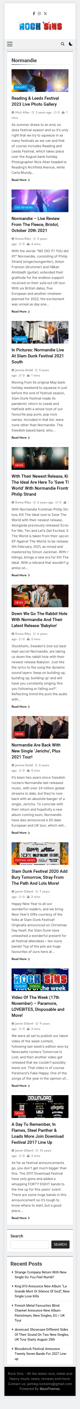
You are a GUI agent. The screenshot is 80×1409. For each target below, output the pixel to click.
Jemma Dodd (24, 370)
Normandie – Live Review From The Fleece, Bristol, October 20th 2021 (36, 224)
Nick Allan (22, 112)
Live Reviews (24, 208)
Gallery (20, 87)
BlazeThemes (50, 1389)
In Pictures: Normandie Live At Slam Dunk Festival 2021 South (38, 355)
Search (16, 1236)
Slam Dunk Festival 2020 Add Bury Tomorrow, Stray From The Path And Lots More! (40, 877)
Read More (19, 180)
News (19, 465)
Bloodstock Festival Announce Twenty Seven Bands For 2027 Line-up (41, 1354)
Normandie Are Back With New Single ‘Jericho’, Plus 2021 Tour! (36, 751)
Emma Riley (23, 238)
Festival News (25, 860)
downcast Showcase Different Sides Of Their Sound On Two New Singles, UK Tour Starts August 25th (42, 1335)
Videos (35, 986)
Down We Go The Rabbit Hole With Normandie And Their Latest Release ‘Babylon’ (39, 619)
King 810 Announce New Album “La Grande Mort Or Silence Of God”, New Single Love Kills (42, 1291)
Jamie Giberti (24, 891)
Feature (20, 986)
